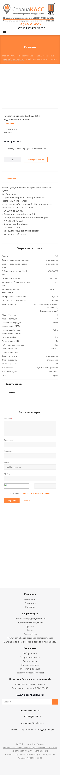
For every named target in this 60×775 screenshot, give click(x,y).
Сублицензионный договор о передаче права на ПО (30, 641)
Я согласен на (28, 493)
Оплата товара (30, 661)
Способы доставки (30, 664)
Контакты (30, 606)
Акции (30, 630)
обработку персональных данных (35, 493)
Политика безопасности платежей (30, 679)
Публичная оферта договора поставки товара (30, 637)
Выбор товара (30, 653)
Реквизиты (30, 603)
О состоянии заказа (30, 668)
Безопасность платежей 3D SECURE (30, 688)
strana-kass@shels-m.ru (31, 28)
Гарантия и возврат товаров (30, 672)
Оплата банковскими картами (30, 684)
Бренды (30, 626)
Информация (30, 613)
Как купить (30, 648)
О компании (30, 599)
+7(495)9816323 (32, 716)
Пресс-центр (30, 634)
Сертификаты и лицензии (30, 622)
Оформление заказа (30, 657)
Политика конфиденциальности (30, 618)
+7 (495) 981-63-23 (30, 24)
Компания (30, 594)
